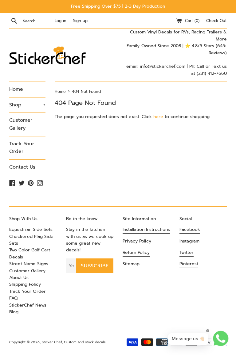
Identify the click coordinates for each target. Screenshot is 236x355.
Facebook (189, 229)
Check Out (216, 21)
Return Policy (136, 252)
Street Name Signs (28, 264)
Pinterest (188, 264)
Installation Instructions (146, 229)
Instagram (189, 241)
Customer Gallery (20, 124)
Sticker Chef (52, 342)
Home (16, 89)
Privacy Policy (137, 241)
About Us (19, 277)
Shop (27, 105)
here (158, 116)
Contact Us (22, 167)
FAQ (13, 298)
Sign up (80, 21)
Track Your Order (21, 147)
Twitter (186, 252)
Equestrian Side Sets (31, 229)
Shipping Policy (25, 284)
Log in (60, 21)
